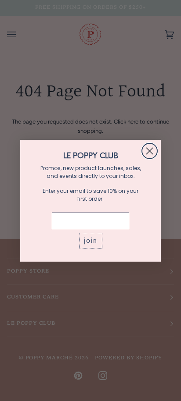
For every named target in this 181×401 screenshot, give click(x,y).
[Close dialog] (149, 151)
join (91, 240)
